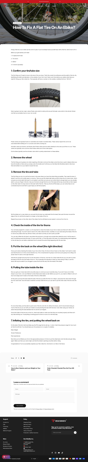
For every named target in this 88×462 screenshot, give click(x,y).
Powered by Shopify (16, 458)
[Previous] (28, 1)
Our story (5, 442)
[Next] (59, 1)
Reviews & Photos (7, 446)
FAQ (4, 424)
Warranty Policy (27, 424)
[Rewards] (6, 457)
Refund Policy (27, 426)
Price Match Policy (28, 428)
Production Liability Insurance (31, 432)
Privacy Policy (39, 409)
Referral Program (7, 430)
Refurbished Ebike (7, 448)
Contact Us (6, 422)
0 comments (74, 358)
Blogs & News (6, 444)
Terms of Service (47, 409)
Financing (5, 426)
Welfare (5, 428)
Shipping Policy (27, 422)
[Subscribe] (75, 432)
